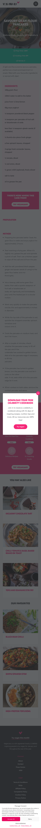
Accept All (11, 819)
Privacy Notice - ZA (26, 825)
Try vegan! (20, 427)
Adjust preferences (20, 823)
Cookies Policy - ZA (15, 825)
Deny (30, 819)
